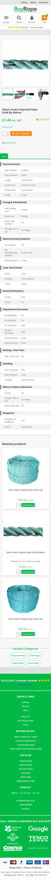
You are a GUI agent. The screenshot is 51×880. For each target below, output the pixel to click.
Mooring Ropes (26, 769)
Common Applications (26, 741)
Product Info (7, 127)
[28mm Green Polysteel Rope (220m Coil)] (23, 598)
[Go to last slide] (5, 94)
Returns (25, 706)
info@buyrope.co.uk (25, 800)
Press (25, 724)
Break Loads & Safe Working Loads (26, 748)
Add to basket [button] (28, 505)
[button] (7, 94)
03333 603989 (25, 804)
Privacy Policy (15, 867)
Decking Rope (26, 761)
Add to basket (22, 133)
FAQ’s (25, 710)
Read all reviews (25, 684)
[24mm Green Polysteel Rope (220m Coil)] (23, 469)
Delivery (25, 702)
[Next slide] (45, 94)
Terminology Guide (26, 745)
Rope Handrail (25, 765)
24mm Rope (18, 663)
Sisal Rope (25, 773)
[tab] (4, 156)
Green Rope (33, 663)
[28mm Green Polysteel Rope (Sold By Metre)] (23, 531)
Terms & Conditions (33, 867)
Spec (4, 156)
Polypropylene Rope (26, 781)
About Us (25, 716)
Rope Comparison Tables (25, 736)
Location (26, 808)
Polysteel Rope (18, 655)
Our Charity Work (25, 720)
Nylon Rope (26, 777)
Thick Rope (35, 655)
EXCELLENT (31, 27)
